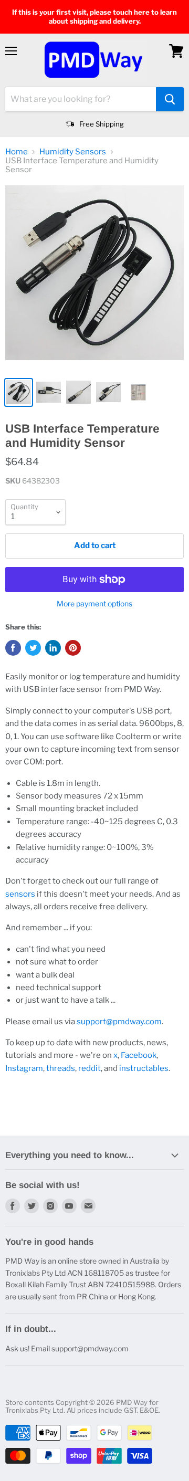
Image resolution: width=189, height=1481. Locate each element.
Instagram (24, 1068)
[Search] (170, 99)
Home (16, 152)
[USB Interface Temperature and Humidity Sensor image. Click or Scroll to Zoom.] (94, 278)
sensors (20, 894)
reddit (89, 1068)
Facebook (138, 1055)
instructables (144, 1068)
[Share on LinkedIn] (53, 648)
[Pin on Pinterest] (73, 648)
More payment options (94, 604)
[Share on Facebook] (13, 648)
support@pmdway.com (119, 1021)
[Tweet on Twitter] (33, 648)
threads (60, 1068)
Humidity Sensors (72, 152)
